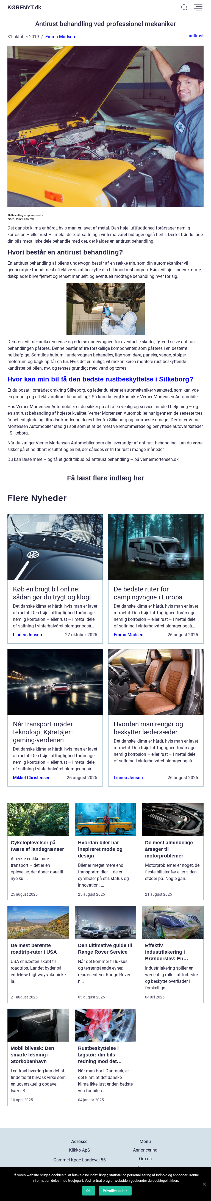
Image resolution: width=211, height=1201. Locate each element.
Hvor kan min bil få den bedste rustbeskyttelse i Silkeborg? (100, 379)
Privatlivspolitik (115, 1191)
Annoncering (145, 1150)
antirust (196, 35)
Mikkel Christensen (32, 777)
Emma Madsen (60, 36)
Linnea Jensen (27, 634)
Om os (145, 1158)
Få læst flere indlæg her (105, 478)
